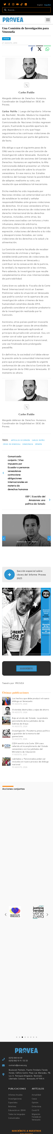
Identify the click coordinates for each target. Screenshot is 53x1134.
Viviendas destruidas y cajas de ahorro (30, 709)
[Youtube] (17, 4)
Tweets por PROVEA (13, 683)
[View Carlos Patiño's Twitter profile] (26, 85)
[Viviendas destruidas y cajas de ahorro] (6, 711)
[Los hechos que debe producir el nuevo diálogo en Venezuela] (6, 701)
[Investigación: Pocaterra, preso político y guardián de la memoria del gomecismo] (6, 733)
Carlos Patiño (38, 440)
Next (49, 538)
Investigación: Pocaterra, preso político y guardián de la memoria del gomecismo (31, 733)
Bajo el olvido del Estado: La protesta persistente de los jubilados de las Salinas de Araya (30, 721)
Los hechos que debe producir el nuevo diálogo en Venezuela (30, 699)
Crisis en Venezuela (11, 444)
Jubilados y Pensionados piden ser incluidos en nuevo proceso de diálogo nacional (30, 761)
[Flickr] (26, 4)
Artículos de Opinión (20, 440)
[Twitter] (5, 4)
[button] (48, 20)
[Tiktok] (21, 4)
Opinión (6, 38)
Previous (4, 538)
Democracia (27, 444)
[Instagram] (13, 4)
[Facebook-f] (9, 4)
